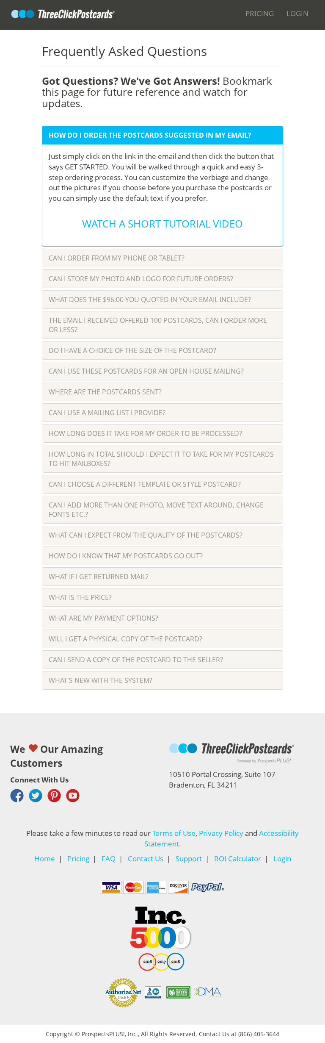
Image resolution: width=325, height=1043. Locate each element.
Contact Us (145, 858)
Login (297, 13)
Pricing (259, 13)
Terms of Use (174, 833)
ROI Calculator (237, 858)
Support (189, 858)
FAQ (109, 858)
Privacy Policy (221, 833)
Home (44, 858)
